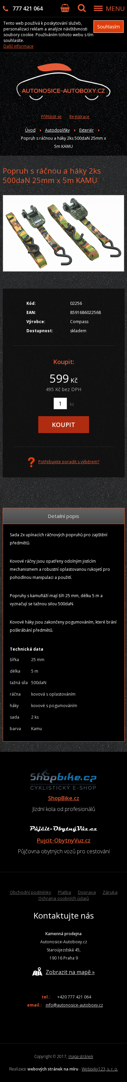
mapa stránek (80, 1056)
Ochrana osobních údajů (63, 898)
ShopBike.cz (63, 798)
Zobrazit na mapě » (70, 972)
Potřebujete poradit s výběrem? (68, 462)
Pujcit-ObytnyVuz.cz (63, 840)
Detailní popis (63, 516)
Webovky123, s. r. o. (100, 1069)
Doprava (87, 892)
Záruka (110, 892)
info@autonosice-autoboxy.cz (74, 1005)
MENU (115, 8)
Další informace (18, 46)
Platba (64, 892)
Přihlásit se (51, 116)
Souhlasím (108, 26)
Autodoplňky (57, 130)
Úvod (30, 130)
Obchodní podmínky (30, 892)
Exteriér (86, 130)
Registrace (79, 116)
